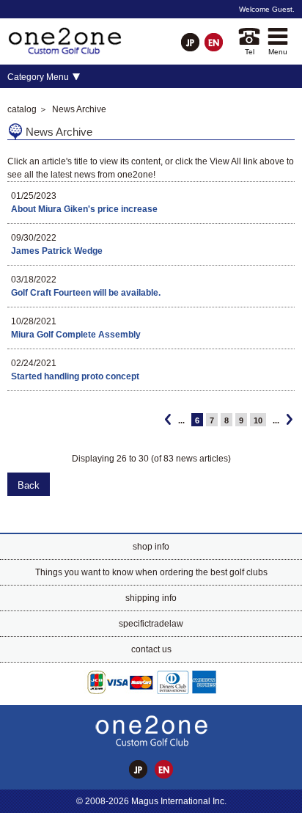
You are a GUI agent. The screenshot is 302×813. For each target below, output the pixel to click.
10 (258, 420)
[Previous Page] (168, 419)
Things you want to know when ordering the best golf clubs (151, 572)
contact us (151, 649)
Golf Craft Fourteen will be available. (86, 293)
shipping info (151, 598)
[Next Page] (289, 419)
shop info (151, 547)
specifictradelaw (151, 624)
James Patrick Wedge (57, 251)
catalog (22, 109)
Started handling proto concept (75, 376)
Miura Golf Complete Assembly (76, 334)
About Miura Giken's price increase (84, 209)
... (181, 420)
